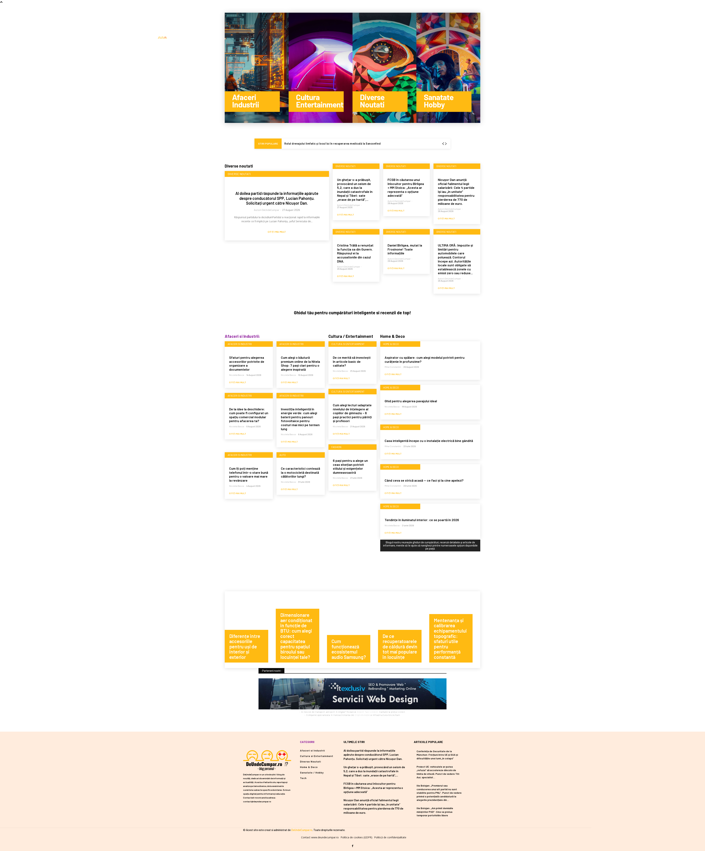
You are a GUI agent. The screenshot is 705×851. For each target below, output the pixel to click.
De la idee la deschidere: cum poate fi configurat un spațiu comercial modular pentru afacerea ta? (248, 415)
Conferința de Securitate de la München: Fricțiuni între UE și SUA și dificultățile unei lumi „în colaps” (437, 755)
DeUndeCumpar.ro (301, 830)
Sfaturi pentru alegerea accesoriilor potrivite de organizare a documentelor (246, 363)
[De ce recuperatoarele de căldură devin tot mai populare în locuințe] (403, 629)
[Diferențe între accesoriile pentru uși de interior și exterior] (250, 629)
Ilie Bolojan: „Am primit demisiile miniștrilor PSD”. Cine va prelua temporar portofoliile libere (435, 812)
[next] (445, 143)
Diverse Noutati (239, 174)
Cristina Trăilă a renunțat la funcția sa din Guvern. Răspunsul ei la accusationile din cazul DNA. (355, 253)
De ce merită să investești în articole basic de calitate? (351, 361)
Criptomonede (362, 715)
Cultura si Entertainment (348, 344)
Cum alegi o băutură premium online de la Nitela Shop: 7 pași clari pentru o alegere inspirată (300, 363)
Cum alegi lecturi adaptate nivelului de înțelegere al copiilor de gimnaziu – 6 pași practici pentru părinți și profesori (352, 413)
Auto (282, 454)
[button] (215, 38)
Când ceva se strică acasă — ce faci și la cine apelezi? (424, 480)
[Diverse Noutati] (384, 68)
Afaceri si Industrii (240, 344)
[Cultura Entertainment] (320, 68)
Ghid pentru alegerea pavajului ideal (411, 401)
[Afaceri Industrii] (257, 68)
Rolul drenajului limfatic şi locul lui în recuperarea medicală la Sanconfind (332, 143)
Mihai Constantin (393, 367)
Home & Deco (391, 344)
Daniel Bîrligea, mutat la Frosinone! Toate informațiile (405, 249)
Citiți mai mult (277, 232)
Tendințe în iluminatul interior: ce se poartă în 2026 (422, 520)
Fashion (336, 447)
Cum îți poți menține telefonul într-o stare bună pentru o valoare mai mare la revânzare (248, 474)
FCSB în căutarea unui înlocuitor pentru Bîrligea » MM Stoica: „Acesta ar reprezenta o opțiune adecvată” (406, 187)
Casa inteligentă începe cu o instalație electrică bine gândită (429, 441)
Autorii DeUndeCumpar (266, 209)
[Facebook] (207, 38)
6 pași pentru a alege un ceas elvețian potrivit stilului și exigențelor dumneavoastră (350, 466)
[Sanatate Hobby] (448, 68)
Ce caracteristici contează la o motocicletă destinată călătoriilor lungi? (300, 472)
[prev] (443, 143)
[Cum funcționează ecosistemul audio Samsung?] (352, 629)
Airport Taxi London (367, 712)
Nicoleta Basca (236, 375)
